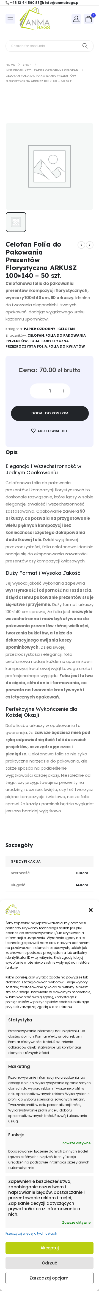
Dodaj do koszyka (49, 413)
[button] (91, 909)
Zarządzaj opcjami (49, 1278)
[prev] (81, 245)
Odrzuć (49, 1263)
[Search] (85, 46)
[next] (90, 245)
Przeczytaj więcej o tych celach (31, 1233)
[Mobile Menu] (10, 19)
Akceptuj (49, 1248)
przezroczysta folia (26, 346)
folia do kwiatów (66, 346)
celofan (36, 335)
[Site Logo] (35, 18)
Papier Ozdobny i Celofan (49, 329)
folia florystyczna (49, 341)
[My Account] (76, 19)
